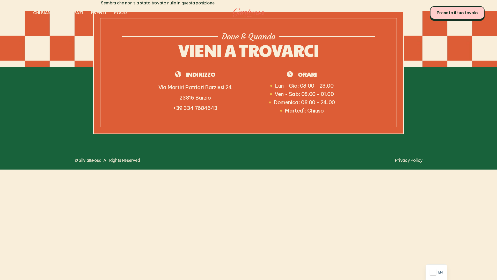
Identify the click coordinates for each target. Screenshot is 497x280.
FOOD (120, 12)
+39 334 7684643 (195, 108)
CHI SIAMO (44, 12)
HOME (18, 12)
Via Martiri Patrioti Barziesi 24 (195, 87)
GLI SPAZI (73, 12)
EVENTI (98, 12)
